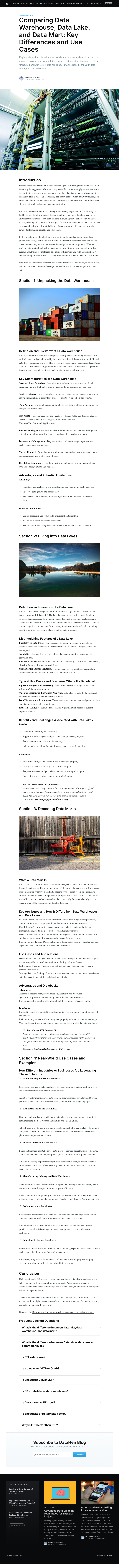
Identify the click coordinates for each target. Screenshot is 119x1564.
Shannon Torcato (32, 77)
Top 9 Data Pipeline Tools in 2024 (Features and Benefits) (22, 1502)
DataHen (15, 4)
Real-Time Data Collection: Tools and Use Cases (20, 1513)
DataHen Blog (11, 1555)
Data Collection (26, 15)
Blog (23, 4)
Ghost (111, 1555)
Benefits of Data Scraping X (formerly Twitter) (21, 1490)
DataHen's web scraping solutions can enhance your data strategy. (63, 1312)
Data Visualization (56, 4)
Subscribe (108, 4)
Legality (89, 4)
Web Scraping (32, 4)
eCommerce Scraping (75, 4)
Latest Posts (101, 1555)
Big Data (43, 4)
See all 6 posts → (17, 1525)
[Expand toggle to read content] (100, 1327)
